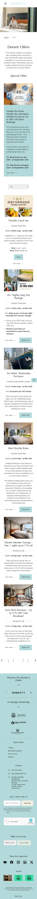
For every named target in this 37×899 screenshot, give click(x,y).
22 (23, 660)
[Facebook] (12, 862)
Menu (18, 257)
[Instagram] (18, 862)
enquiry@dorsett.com (19, 773)
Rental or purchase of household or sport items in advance (18, 331)
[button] (30, 693)
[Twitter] (32, 862)
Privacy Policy (12, 754)
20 (13, 660)
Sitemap (11, 757)
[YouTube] (5, 862)
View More (10, 173)
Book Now (18, 896)
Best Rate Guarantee (15, 751)
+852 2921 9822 (17, 770)
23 (27, 660)
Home (6, 37)
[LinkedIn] (25, 862)
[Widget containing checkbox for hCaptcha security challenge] (19, 821)
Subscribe (27, 803)
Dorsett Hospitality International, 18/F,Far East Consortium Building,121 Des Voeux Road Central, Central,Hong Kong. (20, 782)
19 (8, 660)
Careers (10, 748)
